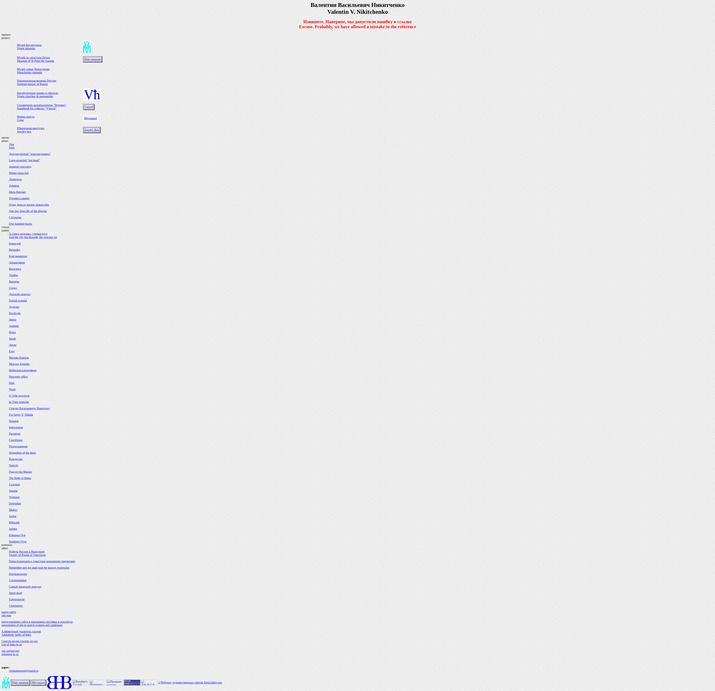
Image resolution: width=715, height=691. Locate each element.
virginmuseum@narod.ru (23, 670)
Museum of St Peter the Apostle (35, 60)
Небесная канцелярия (22, 370)
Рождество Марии (20, 471)
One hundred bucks (20, 223)
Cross (20, 120)
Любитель (15, 179)
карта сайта (8, 612)
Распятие (14, 433)
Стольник (15, 217)
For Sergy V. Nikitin (21, 414)
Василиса (15, 268)
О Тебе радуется (19, 395)
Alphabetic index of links (16, 634)
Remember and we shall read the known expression (39, 567)
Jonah (12, 338)
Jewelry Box (91, 129)
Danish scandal (18, 300)
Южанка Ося (17, 535)
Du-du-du (14, 313)
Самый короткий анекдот (25, 586)
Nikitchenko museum (29, 72)
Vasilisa (13, 275)
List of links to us (11, 644)
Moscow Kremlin (19, 364)
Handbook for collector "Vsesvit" (36, 108)
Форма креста (25, 116)
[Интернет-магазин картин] (98, 684)
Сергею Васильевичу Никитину (29, 408)
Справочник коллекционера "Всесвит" (41, 105)
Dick (12, 147)
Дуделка (14, 306)
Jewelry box (24, 131)
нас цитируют (10, 650)
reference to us (10, 654)
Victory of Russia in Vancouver (27, 555)
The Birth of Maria (20, 478)
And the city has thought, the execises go (33, 237)
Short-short (15, 593)
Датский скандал (20, 294)
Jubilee (13, 528)
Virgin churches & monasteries (35, 96)
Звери (12, 319)
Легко (12, 345)
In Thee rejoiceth (19, 402)
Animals (14, 326)
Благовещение (18, 256)
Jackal (12, 516)
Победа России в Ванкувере (27, 551)
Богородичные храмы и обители (37, 93)
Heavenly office (18, 376)
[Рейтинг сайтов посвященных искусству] (149, 684)
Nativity (13, 465)
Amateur (14, 185)
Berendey (14, 249)
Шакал (13, 509)
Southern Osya (17, 541)
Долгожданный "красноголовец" (30, 154)
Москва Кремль (19, 357)
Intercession (16, 427)
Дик (11, 144)
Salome (13, 490)
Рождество (16, 459)
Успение (14, 497)
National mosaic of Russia (32, 84)
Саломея (14, 484)
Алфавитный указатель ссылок (21, 631)
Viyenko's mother (19, 198)
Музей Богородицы (29, 45)
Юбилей (14, 522)
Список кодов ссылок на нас (19, 641)
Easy (12, 351)
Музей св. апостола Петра (33, 57)
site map (6, 615)
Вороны (14, 281)
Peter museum (92, 59)
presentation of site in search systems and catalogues (32, 625)
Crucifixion (15, 440)
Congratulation (17, 580)
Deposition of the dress (22, 452)
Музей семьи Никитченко (33, 69)
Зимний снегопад (20, 166)
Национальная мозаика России (36, 80)
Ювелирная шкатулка (30, 128)
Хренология (16, 599)
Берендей (15, 243)
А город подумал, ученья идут (28, 233)
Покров (14, 421)
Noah (12, 389)
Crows (13, 287)
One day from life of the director (28, 211)
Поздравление (18, 574)
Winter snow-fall (18, 173)
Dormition (15, 503)
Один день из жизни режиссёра (29, 204)
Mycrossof (90, 118)
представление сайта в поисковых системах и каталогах (37, 621)
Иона (12, 332)
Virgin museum (26, 48)
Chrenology (16, 605)
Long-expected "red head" (24, 160)
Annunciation (17, 262)
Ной (11, 383)
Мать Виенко (17, 192)
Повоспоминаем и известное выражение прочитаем (42, 561)
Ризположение (18, 446)
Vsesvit (88, 106)
